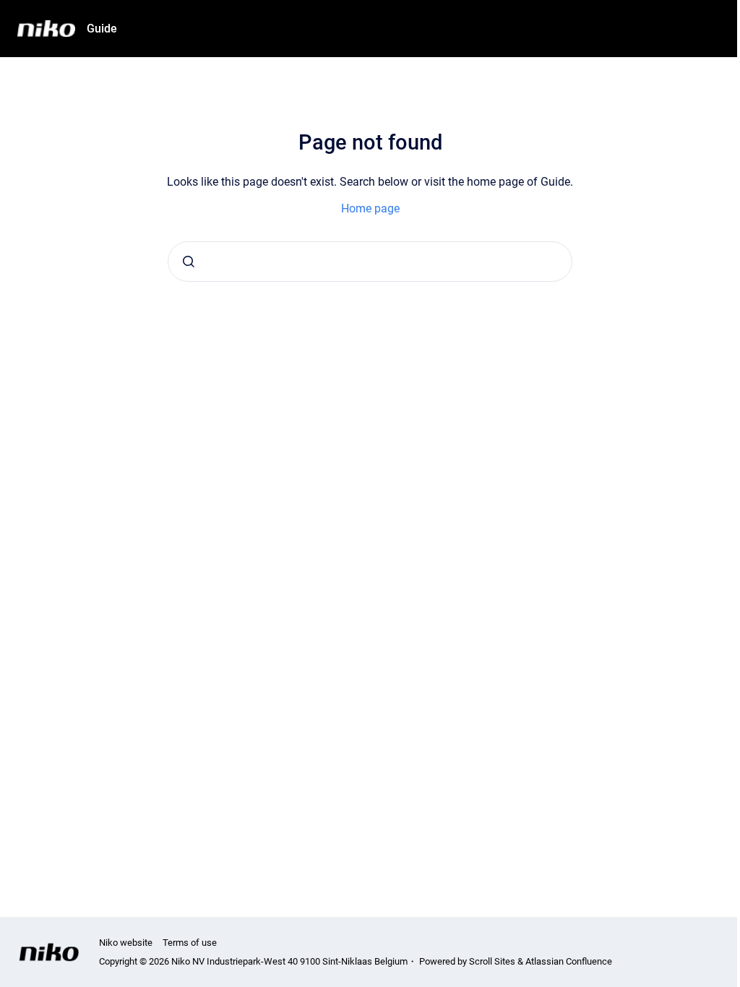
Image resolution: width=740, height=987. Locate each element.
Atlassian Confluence (568, 961)
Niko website (125, 942)
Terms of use (190, 942)
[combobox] (370, 261)
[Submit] (188, 261)
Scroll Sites (492, 961)
